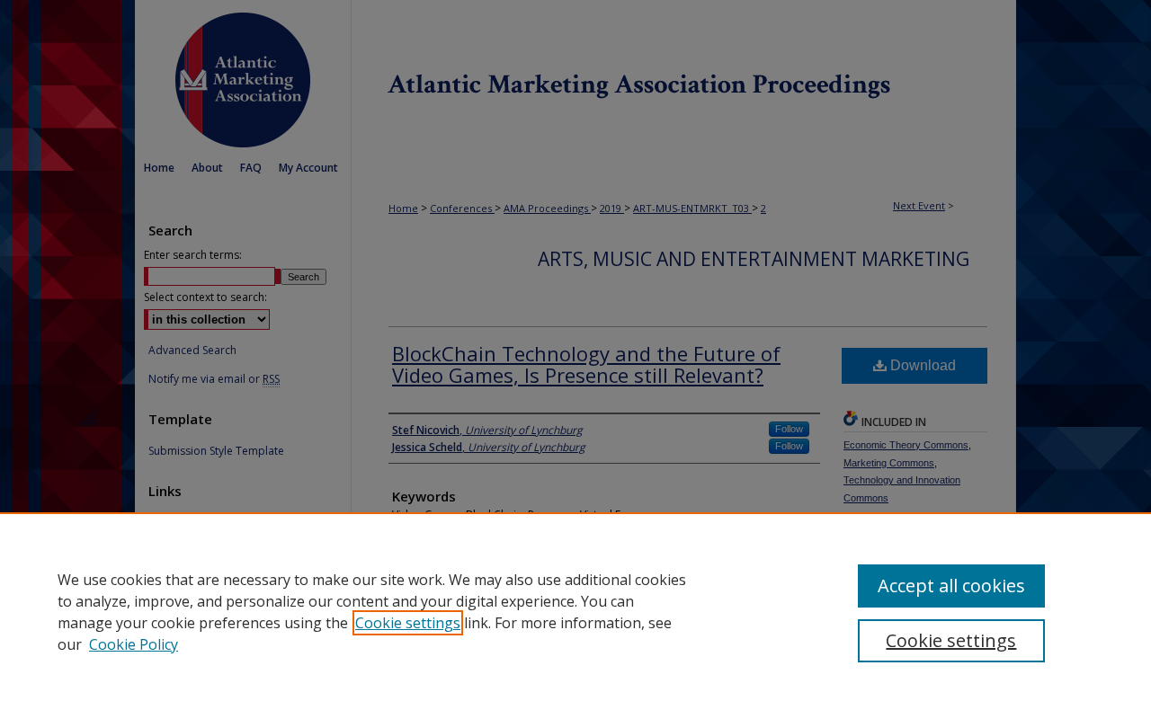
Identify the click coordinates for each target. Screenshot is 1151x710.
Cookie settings (407, 623)
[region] (575, 611)
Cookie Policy (133, 644)
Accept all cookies (951, 585)
